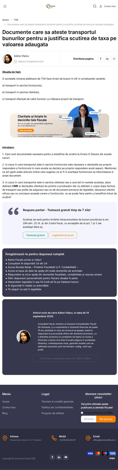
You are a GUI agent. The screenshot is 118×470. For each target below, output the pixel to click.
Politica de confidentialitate (57, 407)
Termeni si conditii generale (57, 401)
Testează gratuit (35, 235)
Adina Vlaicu (21, 55)
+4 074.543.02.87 (67, 440)
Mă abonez (105, 419)
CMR (15, 186)
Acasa (5, 19)
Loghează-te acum (63, 235)
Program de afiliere (53, 413)
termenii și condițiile (102, 412)
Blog (5, 413)
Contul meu (110, 6)
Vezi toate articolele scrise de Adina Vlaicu (65, 358)
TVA (16, 19)
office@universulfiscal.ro (104, 440)
